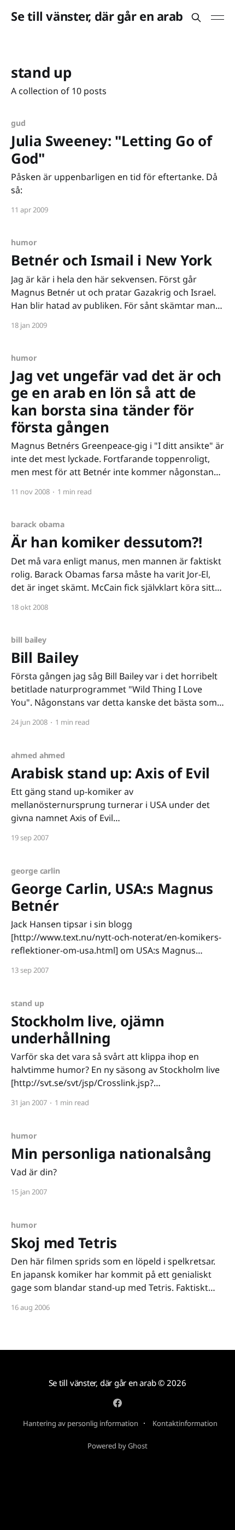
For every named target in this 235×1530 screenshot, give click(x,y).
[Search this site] (196, 17)
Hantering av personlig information (80, 1423)
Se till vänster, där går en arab (97, 16)
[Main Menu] (217, 17)
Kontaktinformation (185, 1423)
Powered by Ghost (117, 1446)
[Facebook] (117, 1403)
